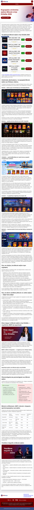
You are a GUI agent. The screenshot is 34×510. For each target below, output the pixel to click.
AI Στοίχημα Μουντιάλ (27, 496)
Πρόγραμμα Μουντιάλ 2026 (28, 495)
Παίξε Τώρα (28, 39)
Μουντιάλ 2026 (26, 494)
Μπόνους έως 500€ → (6, 17)
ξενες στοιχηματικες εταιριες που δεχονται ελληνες (11, 74)
